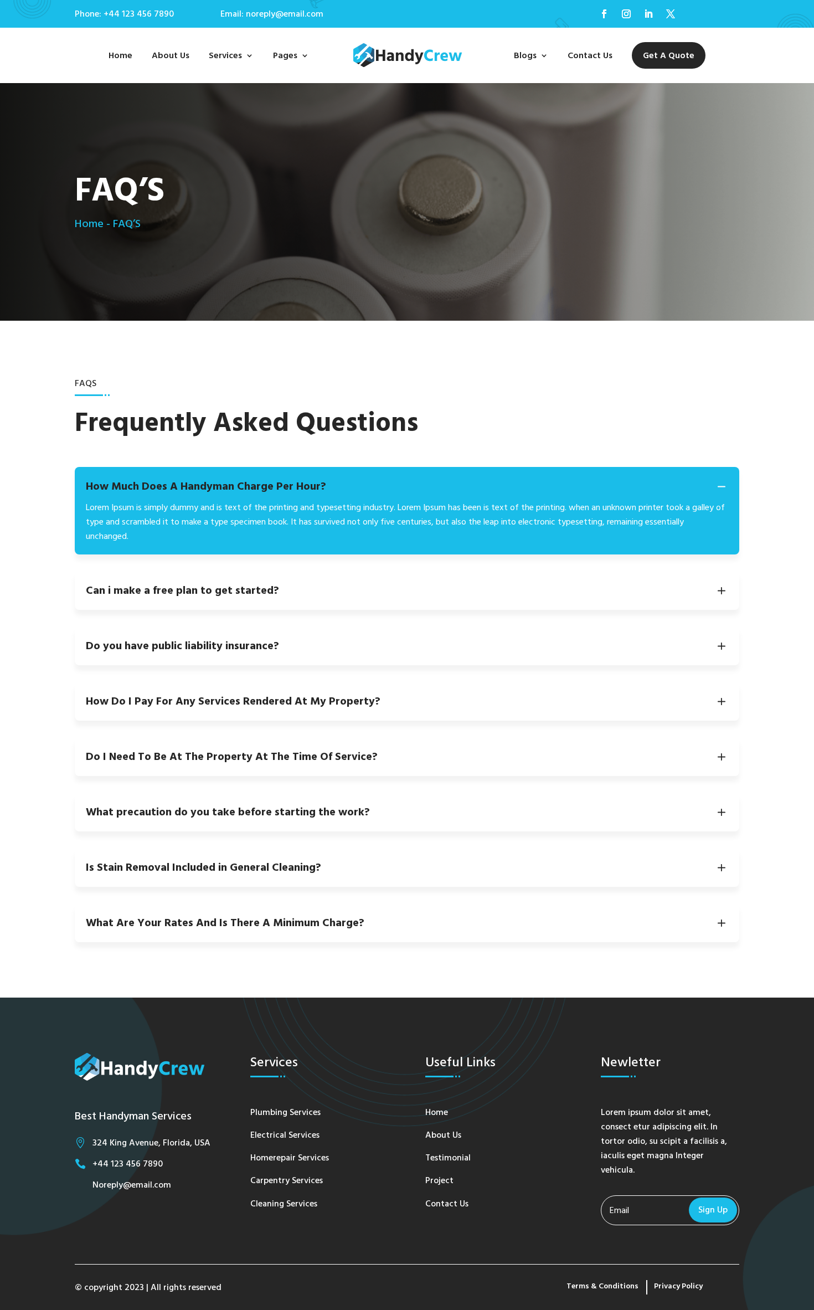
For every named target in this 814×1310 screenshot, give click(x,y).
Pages (285, 55)
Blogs (525, 55)
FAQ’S (127, 224)
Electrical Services (285, 1135)
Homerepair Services (289, 1158)
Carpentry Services (286, 1180)
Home (120, 55)
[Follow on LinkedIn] (648, 14)
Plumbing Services (285, 1112)
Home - (92, 224)
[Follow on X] (670, 14)
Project (439, 1180)
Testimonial (448, 1158)
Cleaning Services (283, 1204)
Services (225, 55)
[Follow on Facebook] (604, 14)
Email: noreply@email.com (271, 14)
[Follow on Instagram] (626, 14)
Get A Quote (668, 55)
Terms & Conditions (602, 1286)
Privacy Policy (678, 1286)
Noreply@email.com (131, 1185)
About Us (170, 55)
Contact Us (590, 55)
